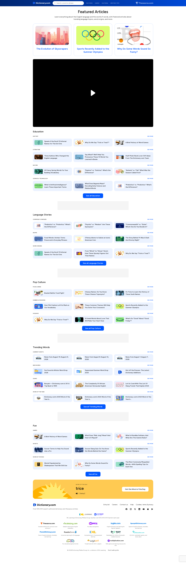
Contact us (124, 505)
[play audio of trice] (77, 493)
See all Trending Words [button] (93, 407)
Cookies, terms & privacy (144, 505)
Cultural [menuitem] (105, 3)
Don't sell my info (113, 550)
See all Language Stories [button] (93, 263)
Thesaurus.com (144, 3)
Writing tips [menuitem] (114, 3)
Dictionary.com (41, 3)
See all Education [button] (93, 196)
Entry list (106, 505)
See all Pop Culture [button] (93, 328)
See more (150, 136)
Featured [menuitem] (89, 3)
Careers (114, 505)
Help (132, 505)
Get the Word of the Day (135, 489)
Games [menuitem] (97, 3)
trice (80, 488)
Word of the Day (81, 484)
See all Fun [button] (93, 474)
